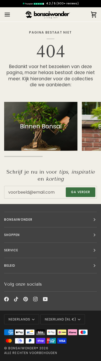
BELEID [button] (9, 265)
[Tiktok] (16, 299)
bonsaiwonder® (23, 348)
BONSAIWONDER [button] (18, 219)
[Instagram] (35, 299)
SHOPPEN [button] (12, 235)
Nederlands (19, 319)
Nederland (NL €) (60, 319)
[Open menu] (12, 14)
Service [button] (11, 250)
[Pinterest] (25, 299)
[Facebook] (6, 299)
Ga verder (80, 192)
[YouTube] (45, 299)
